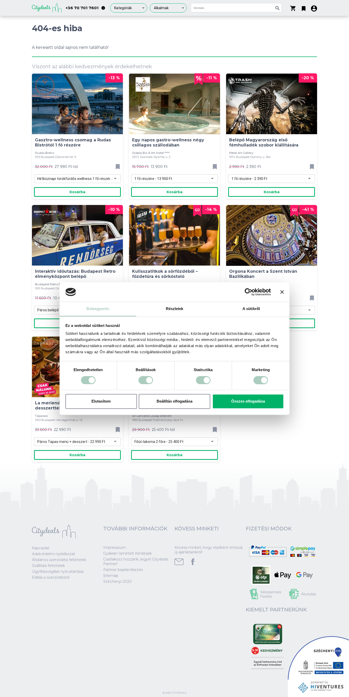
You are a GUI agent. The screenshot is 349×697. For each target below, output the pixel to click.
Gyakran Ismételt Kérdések (127, 553)
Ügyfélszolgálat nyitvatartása (58, 571)
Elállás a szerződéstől (50, 577)
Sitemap (110, 575)
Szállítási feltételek (48, 565)
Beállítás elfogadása (174, 401)
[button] (303, 7)
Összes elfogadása (248, 401)
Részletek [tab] (174, 309)
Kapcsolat (40, 548)
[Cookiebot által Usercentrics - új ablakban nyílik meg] (248, 292)
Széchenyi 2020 (117, 581)
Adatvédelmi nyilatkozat (53, 554)
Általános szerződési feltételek (59, 559)
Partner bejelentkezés (123, 569)
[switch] (145, 380)
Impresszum (114, 547)
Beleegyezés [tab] (97, 309)
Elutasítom (101, 401)
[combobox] (128, 8)
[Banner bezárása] (282, 292)
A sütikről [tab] (251, 309)
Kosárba (77, 192)
